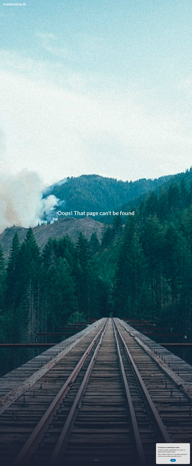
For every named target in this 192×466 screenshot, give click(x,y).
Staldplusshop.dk (14, 4)
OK (173, 460)
